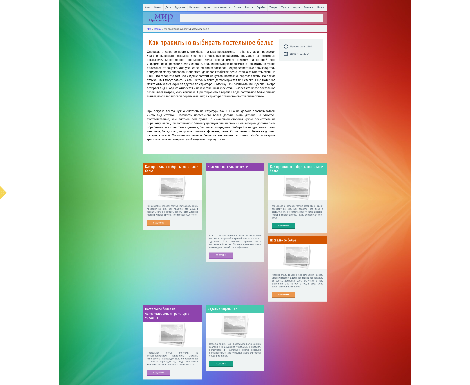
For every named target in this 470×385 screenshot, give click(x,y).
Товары (273, 7)
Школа (320, 7)
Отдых (237, 7)
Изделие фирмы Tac (222, 309)
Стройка (261, 7)
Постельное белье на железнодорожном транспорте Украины (167, 313)
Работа (249, 7)
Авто (147, 7)
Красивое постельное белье (227, 167)
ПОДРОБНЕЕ (158, 222)
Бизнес (158, 7)
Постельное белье (283, 240)
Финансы (308, 7)
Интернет (194, 7)
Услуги (296, 7)
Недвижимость (222, 7)
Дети (168, 7)
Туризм (285, 7)
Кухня (207, 7)
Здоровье (180, 7)
